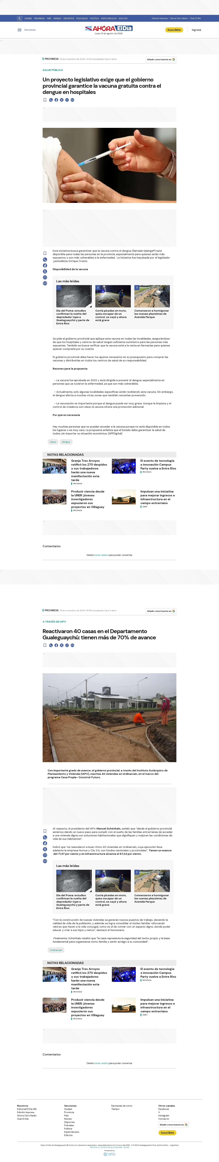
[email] (67, 100)
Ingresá (196, 30)
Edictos (123, 18)
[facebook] (56, 100)
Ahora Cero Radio (179, 18)
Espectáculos (109, 18)
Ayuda (126, 1147)
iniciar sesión (101, 555)
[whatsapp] (51, 100)
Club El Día (195, 18)
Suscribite (174, 30)
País (49, 18)
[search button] (19, 18)
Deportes (69, 18)
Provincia (39, 18)
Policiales (82, 18)
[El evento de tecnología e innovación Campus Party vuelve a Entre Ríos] (124, 466)
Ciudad (28, 18)
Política (94, 18)
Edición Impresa (160, 18)
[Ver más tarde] (45, 100)
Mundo (57, 18)
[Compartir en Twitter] (61, 100)
